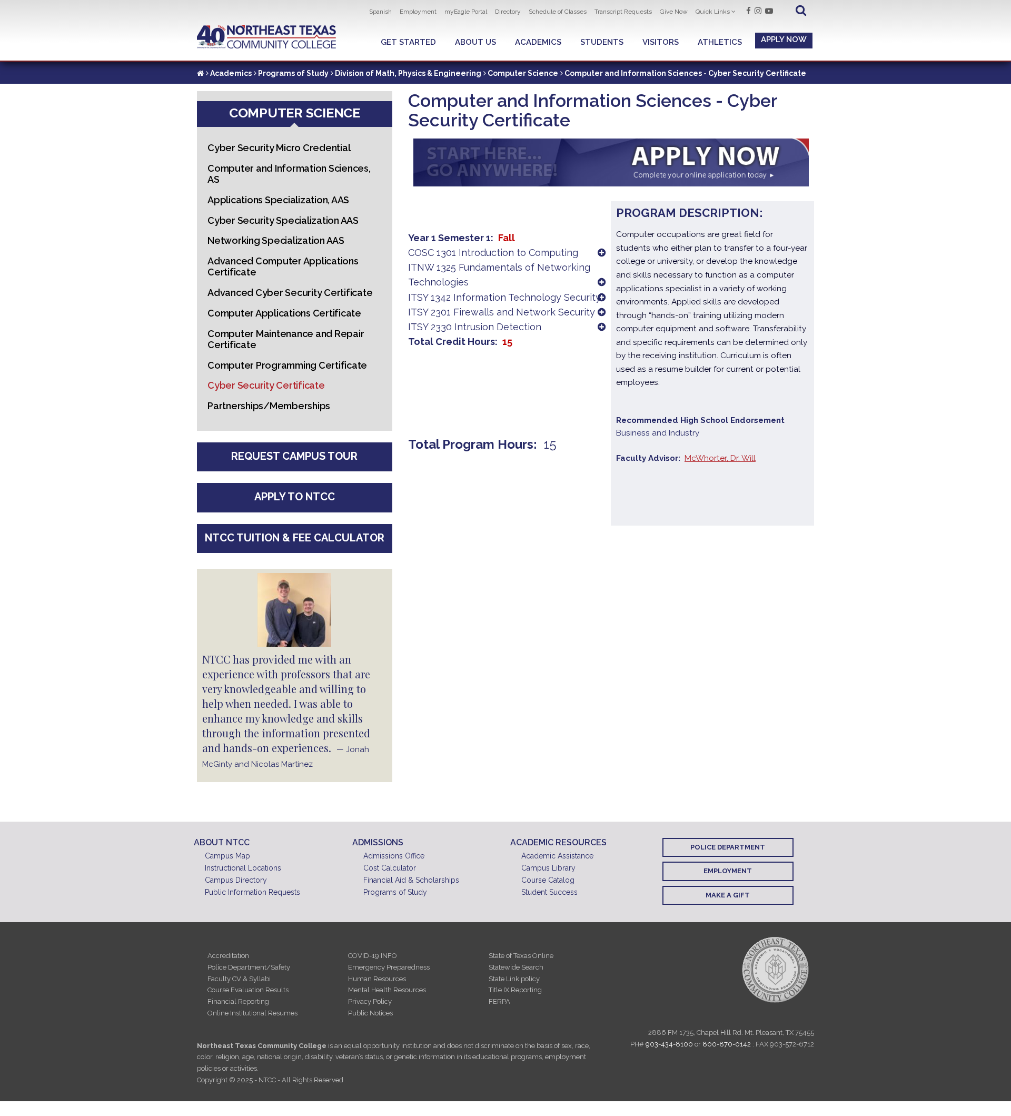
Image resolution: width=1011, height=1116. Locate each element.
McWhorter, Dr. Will (720, 458)
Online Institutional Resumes (252, 1013)
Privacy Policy (370, 1001)
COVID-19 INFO (372, 956)
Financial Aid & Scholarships (411, 880)
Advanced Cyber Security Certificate (289, 292)
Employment (418, 11)
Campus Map (227, 856)
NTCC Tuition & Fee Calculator (294, 537)
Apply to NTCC (294, 496)
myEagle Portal (465, 11)
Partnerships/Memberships (268, 405)
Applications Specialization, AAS (278, 199)
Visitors (660, 42)
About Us (475, 42)
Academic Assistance (557, 856)
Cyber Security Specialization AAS (283, 220)
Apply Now (784, 39)
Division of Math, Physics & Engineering (408, 73)
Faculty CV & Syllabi (239, 979)
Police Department (727, 847)
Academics (538, 42)
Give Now (674, 11)
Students (601, 42)
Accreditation (228, 956)
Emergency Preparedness (389, 967)
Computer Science (523, 73)
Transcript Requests (623, 11)
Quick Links (713, 11)
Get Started (408, 42)
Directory (508, 11)
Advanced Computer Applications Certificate (283, 266)
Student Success (549, 892)
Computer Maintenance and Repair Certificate (285, 339)
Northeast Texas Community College (266, 37)
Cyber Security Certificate (266, 385)
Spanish (380, 11)
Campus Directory (236, 880)
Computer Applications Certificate (284, 313)
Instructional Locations (243, 868)
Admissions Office (393, 856)
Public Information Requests (252, 892)
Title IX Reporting (515, 990)
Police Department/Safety (248, 967)
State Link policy (514, 979)
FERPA (499, 1001)
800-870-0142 (726, 1044)
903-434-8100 (669, 1044)
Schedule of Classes (558, 11)
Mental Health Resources (387, 990)
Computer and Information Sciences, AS (289, 174)
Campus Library (548, 868)
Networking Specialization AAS (275, 240)
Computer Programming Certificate (287, 365)
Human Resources (377, 979)
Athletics (720, 42)
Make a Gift (728, 895)
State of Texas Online (521, 956)
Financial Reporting (238, 1001)
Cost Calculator (389, 868)
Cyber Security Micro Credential (278, 147)
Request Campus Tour (294, 456)
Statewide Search (516, 967)
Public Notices (370, 1013)
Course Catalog (547, 880)
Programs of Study (293, 73)
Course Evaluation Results (248, 990)
